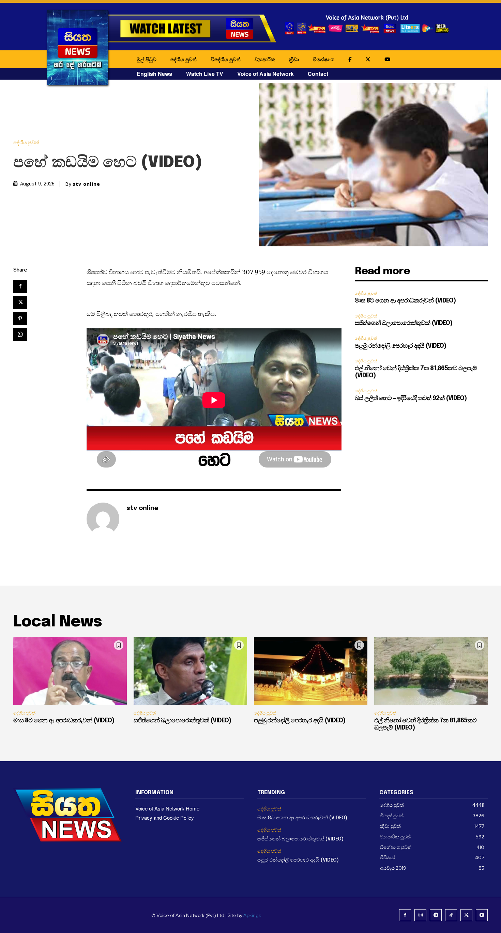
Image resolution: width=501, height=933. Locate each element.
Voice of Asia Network (265, 74)
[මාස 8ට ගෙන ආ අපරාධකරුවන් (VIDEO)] (70, 671)
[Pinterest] (20, 318)
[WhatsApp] (20, 334)
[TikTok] (451, 915)
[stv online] (103, 519)
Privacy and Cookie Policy (164, 817)
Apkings (252, 915)
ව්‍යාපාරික (265, 59)
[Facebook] (20, 286)
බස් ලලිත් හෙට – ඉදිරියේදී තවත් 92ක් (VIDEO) (411, 398)
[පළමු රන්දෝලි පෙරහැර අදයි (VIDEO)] (310, 671)
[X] (20, 302)
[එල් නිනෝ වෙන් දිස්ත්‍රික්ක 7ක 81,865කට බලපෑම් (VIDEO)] (431, 671)
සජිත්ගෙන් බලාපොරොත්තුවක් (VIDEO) (403, 323)
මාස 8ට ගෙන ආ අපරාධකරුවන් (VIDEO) (405, 301)
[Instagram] (420, 915)
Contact (318, 74)
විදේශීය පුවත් (226, 59)
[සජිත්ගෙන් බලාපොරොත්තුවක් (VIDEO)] (190, 671)
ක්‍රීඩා (294, 59)
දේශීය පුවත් (183, 59)
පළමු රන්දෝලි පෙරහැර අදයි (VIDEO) (400, 346)
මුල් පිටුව (146, 59)
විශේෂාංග (323, 59)
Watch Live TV (204, 74)
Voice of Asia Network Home (167, 808)
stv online (86, 184)
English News (154, 74)
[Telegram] (436, 915)
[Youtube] (482, 915)
